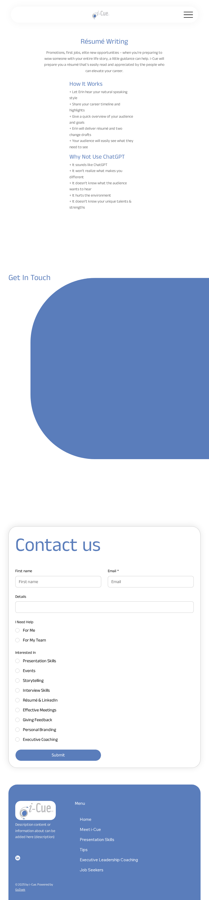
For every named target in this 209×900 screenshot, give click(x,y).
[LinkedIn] (17, 858)
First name (23, 571)
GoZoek (20, 890)
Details (20, 596)
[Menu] (188, 14)
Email (113, 571)
